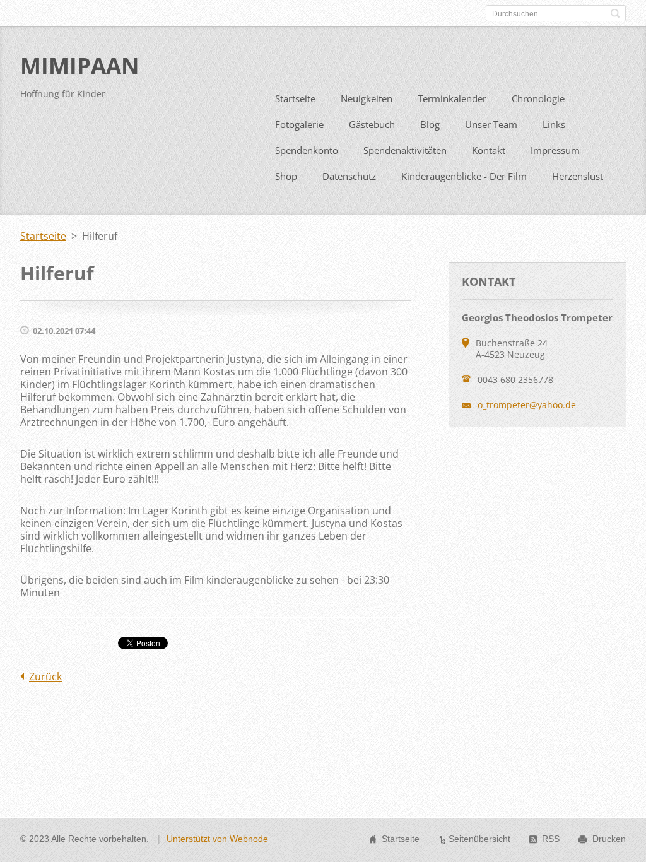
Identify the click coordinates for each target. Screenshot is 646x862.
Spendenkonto (306, 150)
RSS (551, 839)
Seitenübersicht (479, 839)
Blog (430, 124)
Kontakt (488, 150)
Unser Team (491, 124)
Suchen (615, 13)
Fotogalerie (299, 124)
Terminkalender (452, 98)
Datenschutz (349, 176)
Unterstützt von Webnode (217, 839)
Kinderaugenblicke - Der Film (464, 176)
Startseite (295, 98)
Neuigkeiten (366, 98)
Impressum (555, 150)
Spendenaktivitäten (405, 150)
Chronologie (538, 98)
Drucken (609, 839)
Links (554, 124)
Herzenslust (577, 176)
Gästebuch (372, 124)
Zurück (45, 676)
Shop (286, 176)
